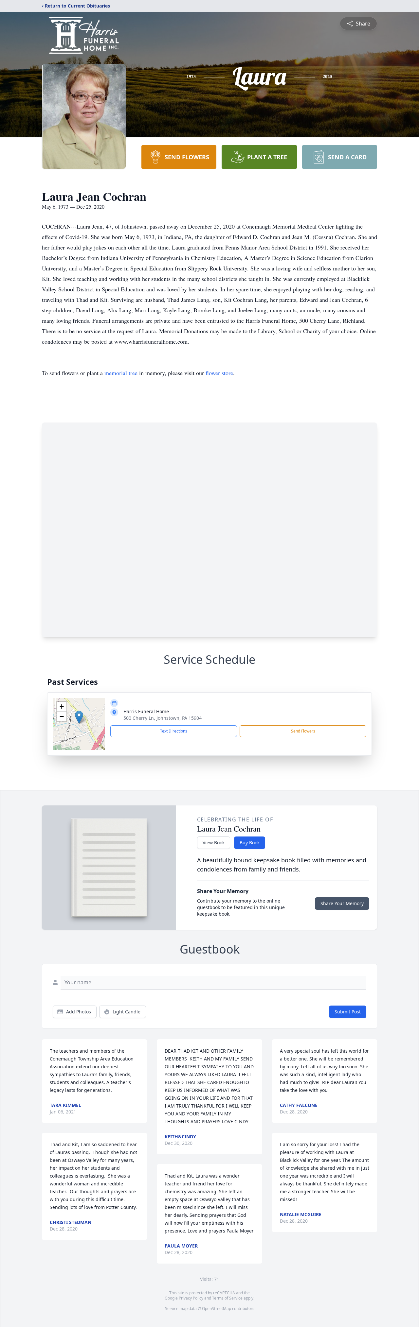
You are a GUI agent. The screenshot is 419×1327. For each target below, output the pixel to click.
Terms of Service (227, 1298)
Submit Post (348, 1011)
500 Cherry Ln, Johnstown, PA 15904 (162, 718)
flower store (219, 373)
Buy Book (250, 842)
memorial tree (120, 373)
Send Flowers (303, 731)
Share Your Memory (342, 903)
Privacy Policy (191, 1298)
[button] (79, 717)
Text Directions (173, 731)
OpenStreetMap (216, 1308)
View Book (214, 842)
